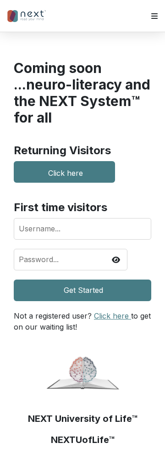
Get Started (83, 290)
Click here (65, 172)
